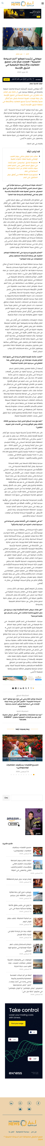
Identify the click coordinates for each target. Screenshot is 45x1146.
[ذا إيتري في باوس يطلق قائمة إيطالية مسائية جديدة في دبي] (37, 909)
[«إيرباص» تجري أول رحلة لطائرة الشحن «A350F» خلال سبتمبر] (37, 896)
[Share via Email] (13, 688)
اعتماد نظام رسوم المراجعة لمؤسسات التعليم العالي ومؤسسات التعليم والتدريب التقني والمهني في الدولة (21, 865)
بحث (6, 797)
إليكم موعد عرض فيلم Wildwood (19, 879)
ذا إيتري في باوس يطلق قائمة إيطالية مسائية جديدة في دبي (20, 907)
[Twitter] (29, 1103)
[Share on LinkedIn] (21, 688)
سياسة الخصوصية (22, 1131)
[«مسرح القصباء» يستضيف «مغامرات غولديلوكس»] (22, 748)
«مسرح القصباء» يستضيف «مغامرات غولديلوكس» (22, 766)
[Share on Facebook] (28, 688)
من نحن (33, 1131)
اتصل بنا (11, 1131)
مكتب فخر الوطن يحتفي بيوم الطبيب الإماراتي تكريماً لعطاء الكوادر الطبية (24, 158)
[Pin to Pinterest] (23, 688)
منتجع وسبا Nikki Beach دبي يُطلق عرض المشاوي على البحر (22, 176)
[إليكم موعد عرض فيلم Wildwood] (37, 883)
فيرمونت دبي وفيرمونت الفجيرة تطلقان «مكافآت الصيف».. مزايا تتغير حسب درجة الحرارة (19, 963)
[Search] (2, 3)
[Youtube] (29, 1109)
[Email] (20, 1109)
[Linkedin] (11, 1103)
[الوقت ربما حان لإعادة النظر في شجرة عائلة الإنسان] (37, 935)
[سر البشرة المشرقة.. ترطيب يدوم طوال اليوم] (37, 922)
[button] (4, 755)
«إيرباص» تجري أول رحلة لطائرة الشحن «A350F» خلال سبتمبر (20, 894)
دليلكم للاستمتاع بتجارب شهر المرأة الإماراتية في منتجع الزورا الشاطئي (19, 948)
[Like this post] (31, 688)
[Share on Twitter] (26, 688)
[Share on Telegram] (16, 688)
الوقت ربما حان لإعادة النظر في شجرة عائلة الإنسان (19, 933)
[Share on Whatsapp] (18, 688)
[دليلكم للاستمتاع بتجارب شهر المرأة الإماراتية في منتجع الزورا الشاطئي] (37, 948)
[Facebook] (38, 1103)
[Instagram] (20, 1103)
